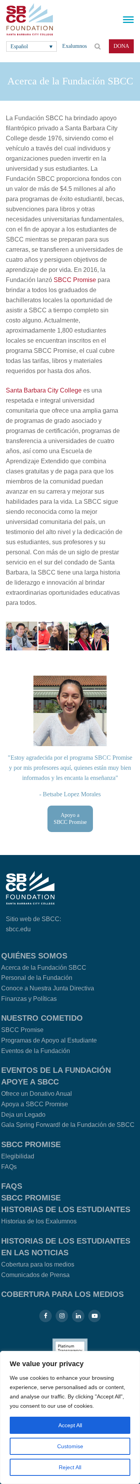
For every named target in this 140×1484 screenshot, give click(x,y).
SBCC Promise (75, 280)
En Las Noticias (34, 1252)
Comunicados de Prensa (35, 1275)
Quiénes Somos (34, 955)
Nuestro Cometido (42, 1018)
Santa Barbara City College (44, 390)
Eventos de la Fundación (35, 1051)
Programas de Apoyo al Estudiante (49, 1040)
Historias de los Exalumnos (39, 1221)
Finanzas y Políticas (29, 998)
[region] (70, 1417)
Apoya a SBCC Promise (34, 1104)
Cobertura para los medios (37, 1264)
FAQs (9, 1166)
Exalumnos (74, 46)
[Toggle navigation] (128, 19)
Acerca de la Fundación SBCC (43, 967)
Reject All (70, 1467)
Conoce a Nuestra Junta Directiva (47, 988)
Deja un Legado (23, 1114)
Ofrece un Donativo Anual (36, 1093)
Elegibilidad (17, 1156)
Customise (70, 1446)
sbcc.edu (18, 929)
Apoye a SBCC (30, 1082)
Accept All (70, 1425)
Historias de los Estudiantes (65, 1209)
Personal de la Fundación (36, 977)
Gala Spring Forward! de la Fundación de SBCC (68, 1124)
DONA (121, 46)
